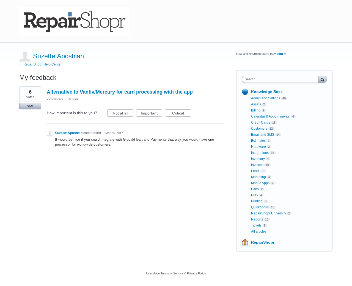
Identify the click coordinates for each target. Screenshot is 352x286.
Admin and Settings (265, 98)
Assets (256, 104)
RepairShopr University (268, 213)
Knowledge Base (267, 91)
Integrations (260, 153)
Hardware (258, 147)
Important (151, 114)
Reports (257, 219)
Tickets (256, 225)
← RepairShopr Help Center (40, 64)
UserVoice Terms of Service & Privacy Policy (176, 273)
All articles (258, 231)
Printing (257, 201)
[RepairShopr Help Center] (74, 21)
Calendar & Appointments (270, 116)
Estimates (258, 141)
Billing (255, 110)
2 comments (55, 99)
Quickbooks (260, 207)
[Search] (322, 79)
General (73, 99)
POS (254, 195)
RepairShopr (262, 242)
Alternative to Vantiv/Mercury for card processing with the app (120, 92)
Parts (255, 189)
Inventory (258, 159)
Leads (255, 171)
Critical (181, 114)
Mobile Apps (260, 183)
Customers (259, 128)
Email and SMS (262, 135)
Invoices (257, 165)
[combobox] (281, 79)
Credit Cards (260, 122)
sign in (282, 53)
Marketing (258, 177)
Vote (30, 106)
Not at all (123, 114)
